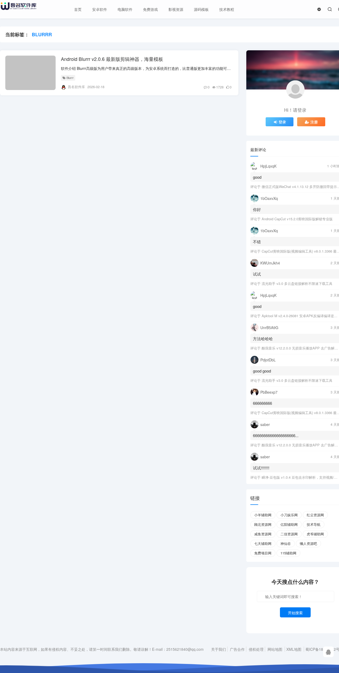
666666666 (262, 403)
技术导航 (313, 524)
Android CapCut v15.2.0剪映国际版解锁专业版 (297, 218)
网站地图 (274, 649)
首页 (78, 9)
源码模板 (201, 9)
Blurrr (70, 77)
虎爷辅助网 (315, 533)
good (257, 177)
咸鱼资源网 (262, 533)
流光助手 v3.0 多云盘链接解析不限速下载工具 (297, 283)
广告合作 (237, 649)
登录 (282, 121)
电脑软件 (125, 9)
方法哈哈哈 (263, 338)
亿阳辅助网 (289, 524)
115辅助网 (288, 552)
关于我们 (218, 649)
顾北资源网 (262, 524)
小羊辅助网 (262, 514)
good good (262, 371)
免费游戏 (150, 9)
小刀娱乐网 (289, 514)
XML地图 (293, 649)
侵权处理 (256, 649)
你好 (257, 209)
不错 (257, 241)
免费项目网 (262, 552)
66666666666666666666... (275, 435)
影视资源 (175, 9)
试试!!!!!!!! (261, 467)
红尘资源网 (315, 514)
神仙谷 (285, 543)
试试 (257, 274)
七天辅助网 (262, 543)
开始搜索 (295, 612)
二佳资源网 (289, 533)
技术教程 (226, 9)
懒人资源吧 (308, 543)
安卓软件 (99, 9)
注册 (314, 121)
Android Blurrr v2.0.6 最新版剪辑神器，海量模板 (112, 58)
